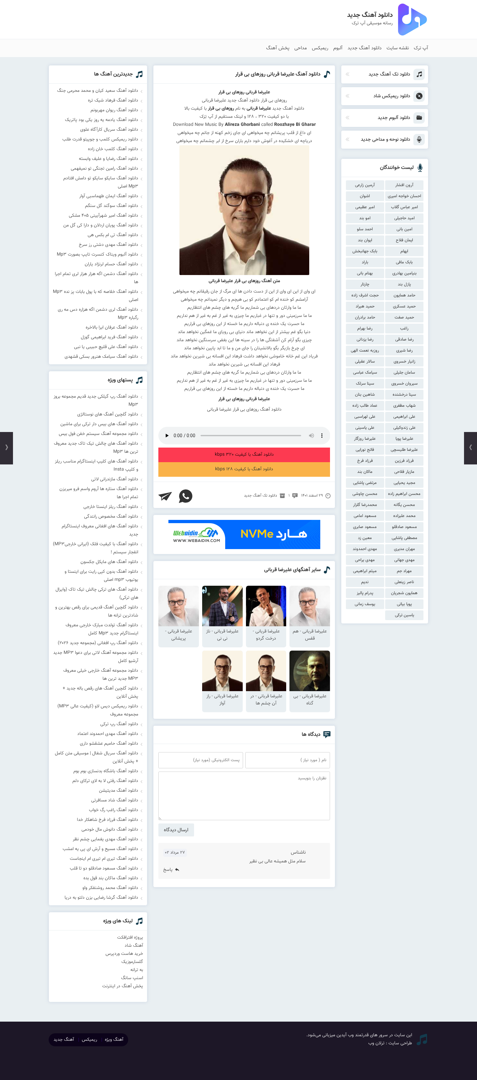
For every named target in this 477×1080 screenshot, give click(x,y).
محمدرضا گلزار (365, 505)
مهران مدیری (404, 549)
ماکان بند (365, 472)
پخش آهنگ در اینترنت (122, 986)
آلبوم (338, 48)
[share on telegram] (165, 496)
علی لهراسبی (364, 417)
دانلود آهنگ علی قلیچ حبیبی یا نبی (106, 347)
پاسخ (168, 869)
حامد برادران (365, 317)
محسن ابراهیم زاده (404, 494)
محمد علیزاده (404, 516)
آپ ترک (421, 48)
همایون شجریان (404, 593)
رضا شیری (404, 350)
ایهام (404, 251)
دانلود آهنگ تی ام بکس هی (113, 235)
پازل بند (404, 284)
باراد (365, 262)
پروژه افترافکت (130, 937)
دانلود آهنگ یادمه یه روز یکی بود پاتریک (101, 120)
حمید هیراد (365, 306)
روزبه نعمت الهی (365, 350)
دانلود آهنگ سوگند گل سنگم (111, 206)
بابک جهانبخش (364, 251)
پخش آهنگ (277, 48)
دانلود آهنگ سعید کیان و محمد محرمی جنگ (97, 90)
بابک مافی (404, 262)
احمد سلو (365, 229)
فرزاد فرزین (404, 461)
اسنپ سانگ (132, 978)
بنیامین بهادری (404, 273)
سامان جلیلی (404, 372)
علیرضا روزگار (365, 439)
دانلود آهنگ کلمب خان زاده (113, 149)
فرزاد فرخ (365, 461)
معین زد (365, 538)
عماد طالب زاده (364, 405)
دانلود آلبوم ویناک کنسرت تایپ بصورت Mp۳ (97, 254)
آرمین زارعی (365, 185)
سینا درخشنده (404, 394)
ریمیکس (320, 48)
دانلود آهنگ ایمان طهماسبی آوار (108, 196)
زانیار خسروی (404, 361)
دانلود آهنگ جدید (365, 48)
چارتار (365, 284)
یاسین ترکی (404, 615)
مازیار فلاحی (404, 472)
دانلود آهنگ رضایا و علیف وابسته (108, 158)
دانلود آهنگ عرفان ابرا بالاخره (112, 327)
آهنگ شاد (134, 945)
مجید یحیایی (404, 483)
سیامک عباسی (365, 372)
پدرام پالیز (365, 593)
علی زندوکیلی (404, 428)
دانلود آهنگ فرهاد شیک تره (113, 100)
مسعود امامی (365, 516)
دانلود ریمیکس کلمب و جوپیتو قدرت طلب (100, 139)
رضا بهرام (365, 328)
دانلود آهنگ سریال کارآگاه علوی (109, 129)
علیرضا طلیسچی (404, 450)
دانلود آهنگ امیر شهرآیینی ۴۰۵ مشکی (103, 215)
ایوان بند (365, 240)
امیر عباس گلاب (404, 207)
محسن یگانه (404, 505)
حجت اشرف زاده (365, 295)
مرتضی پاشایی (365, 483)
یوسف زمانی (365, 604)
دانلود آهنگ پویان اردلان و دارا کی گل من (100, 225)
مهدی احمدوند (365, 549)
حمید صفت (404, 317)
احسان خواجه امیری (404, 196)
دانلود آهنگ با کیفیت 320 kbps (244, 454)
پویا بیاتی (404, 604)
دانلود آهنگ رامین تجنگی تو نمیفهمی (104, 168)
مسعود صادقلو (404, 527)
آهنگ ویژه (114, 1039)
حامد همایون (404, 295)
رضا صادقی (404, 339)
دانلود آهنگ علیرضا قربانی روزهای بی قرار (278, 74)
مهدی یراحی (365, 560)
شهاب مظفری (404, 405)
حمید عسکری (404, 306)
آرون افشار (404, 185)
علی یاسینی (364, 428)
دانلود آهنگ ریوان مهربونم (114, 110)
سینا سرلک (365, 383)
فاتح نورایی (365, 450)
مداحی (300, 48)
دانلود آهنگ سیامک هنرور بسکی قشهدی (101, 356)
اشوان (365, 196)
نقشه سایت (397, 48)
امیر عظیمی (365, 207)
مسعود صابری (365, 527)
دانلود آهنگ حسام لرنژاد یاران (111, 264)
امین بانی (404, 229)
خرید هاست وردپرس (124, 953)
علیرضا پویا (404, 439)
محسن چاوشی (364, 494)
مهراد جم (404, 571)
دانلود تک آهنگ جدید (260, 495)
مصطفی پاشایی (404, 538)
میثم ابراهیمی (365, 571)
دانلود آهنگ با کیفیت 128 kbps (244, 469)
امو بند (365, 218)
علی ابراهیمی (404, 417)
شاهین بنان (365, 394)
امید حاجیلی (404, 218)
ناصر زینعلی (404, 582)
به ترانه (136, 970)
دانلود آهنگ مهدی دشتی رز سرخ (108, 244)
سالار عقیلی (365, 361)
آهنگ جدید (64, 1039)
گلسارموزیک (132, 962)
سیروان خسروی (404, 383)
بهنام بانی (365, 273)
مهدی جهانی (404, 560)
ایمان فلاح (404, 240)
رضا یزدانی (365, 339)
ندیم (365, 582)
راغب (404, 328)
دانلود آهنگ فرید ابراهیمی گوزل (109, 337)
